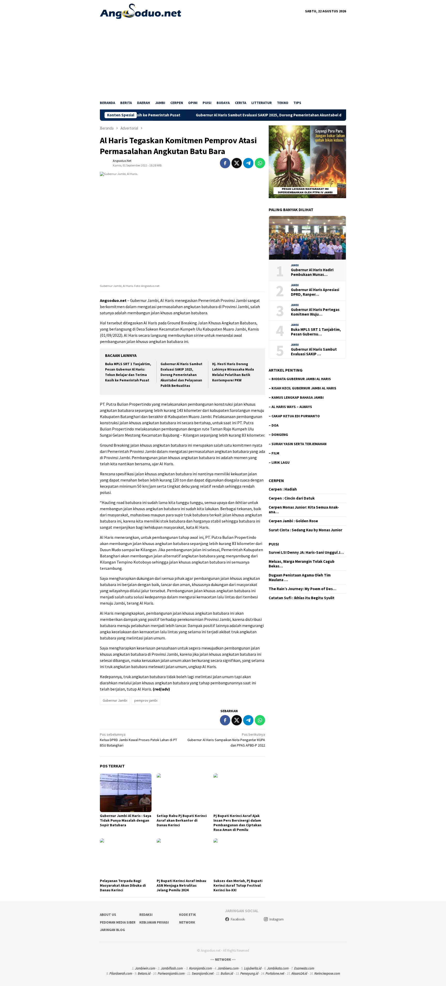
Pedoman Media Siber (118, 922)
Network (187, 922)
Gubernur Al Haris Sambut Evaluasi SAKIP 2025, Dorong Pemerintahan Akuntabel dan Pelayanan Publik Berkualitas (260, 115)
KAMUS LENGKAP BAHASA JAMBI (298, 397)
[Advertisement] (223, 57)
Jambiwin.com (145, 968)
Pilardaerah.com (120, 973)
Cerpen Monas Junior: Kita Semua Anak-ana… (304, 509)
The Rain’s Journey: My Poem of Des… (302, 589)
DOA (275, 425)
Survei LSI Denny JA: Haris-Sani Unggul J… (306, 552)
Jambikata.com (278, 968)
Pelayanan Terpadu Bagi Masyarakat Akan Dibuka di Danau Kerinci (123, 885)
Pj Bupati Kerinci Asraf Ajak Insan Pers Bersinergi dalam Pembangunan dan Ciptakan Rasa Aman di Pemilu (237, 822)
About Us (108, 914)
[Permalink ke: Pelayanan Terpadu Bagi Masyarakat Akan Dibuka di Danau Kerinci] (126, 857)
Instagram (276, 919)
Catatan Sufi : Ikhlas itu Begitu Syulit (301, 598)
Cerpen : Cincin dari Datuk (292, 498)
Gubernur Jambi (115, 700)
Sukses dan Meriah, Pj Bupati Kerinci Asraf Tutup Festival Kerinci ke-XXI (237, 885)
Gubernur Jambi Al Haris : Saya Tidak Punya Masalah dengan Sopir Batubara (125, 820)
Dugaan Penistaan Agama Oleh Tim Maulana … (300, 577)
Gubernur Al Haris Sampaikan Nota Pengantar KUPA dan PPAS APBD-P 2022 (226, 740)
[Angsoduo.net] (140, 11)
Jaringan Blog (112, 930)
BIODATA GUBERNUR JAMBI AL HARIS (301, 378)
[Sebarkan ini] (225, 163)
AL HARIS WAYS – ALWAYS (292, 406)
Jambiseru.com (228, 968)
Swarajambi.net (202, 973)
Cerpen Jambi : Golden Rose (293, 521)
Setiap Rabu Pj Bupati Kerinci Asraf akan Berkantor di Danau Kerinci (182, 820)
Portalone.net (275, 973)
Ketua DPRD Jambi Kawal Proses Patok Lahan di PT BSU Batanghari (138, 740)
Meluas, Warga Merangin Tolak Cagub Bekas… (301, 563)
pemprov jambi (145, 700)
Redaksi (146, 914)
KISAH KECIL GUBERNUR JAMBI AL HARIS (304, 388)
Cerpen (276, 480)
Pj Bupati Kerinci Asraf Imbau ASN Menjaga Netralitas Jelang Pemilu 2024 (181, 885)
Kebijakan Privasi (154, 922)
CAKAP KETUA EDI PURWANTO (296, 416)
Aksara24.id (299, 973)
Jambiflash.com (172, 968)
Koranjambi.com (200, 968)
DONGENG (280, 434)
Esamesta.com (304, 968)
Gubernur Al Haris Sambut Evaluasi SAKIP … (314, 351)
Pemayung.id (249, 973)
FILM (275, 453)
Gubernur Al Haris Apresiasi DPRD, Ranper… (315, 292)
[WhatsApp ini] (260, 163)
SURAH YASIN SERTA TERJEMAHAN (299, 444)
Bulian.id (227, 973)
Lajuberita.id (252, 968)
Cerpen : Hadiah (283, 489)
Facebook (238, 919)
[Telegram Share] (248, 163)
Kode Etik (187, 914)
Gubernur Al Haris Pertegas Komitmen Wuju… (315, 312)
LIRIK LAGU (281, 462)
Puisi (274, 544)
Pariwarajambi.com (171, 973)
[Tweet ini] (237, 163)
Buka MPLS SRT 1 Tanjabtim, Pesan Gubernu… (316, 331)
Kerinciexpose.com (327, 973)
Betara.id (144, 973)
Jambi (295, 265)
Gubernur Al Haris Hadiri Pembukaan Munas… (312, 272)
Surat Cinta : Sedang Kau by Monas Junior (305, 530)
